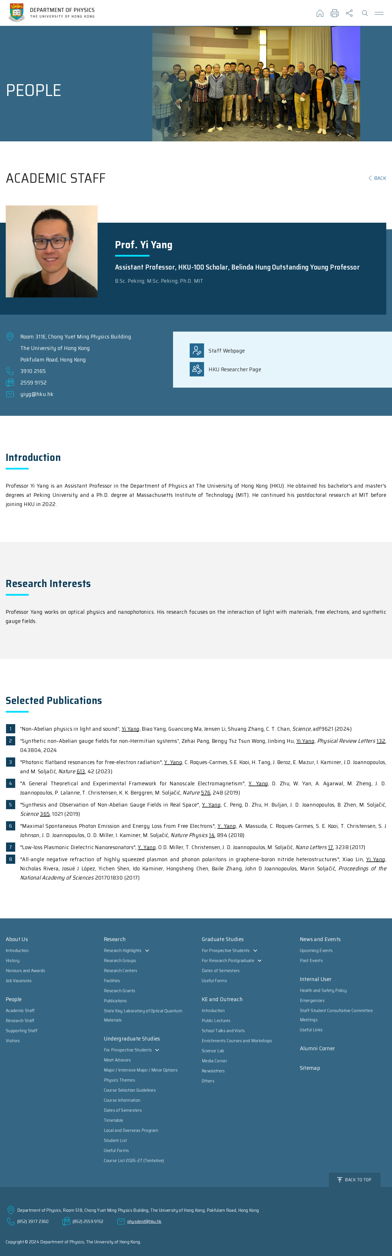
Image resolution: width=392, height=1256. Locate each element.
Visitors (13, 1040)
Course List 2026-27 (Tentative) (134, 1160)
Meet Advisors (117, 1059)
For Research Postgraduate (228, 960)
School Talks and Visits (223, 1030)
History (13, 960)
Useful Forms (116, 1150)
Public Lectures (216, 1020)
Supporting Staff (21, 1030)
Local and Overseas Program (131, 1130)
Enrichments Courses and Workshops (237, 1040)
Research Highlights (123, 950)
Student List (115, 1140)
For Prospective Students (128, 1049)
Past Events (311, 960)
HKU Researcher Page (235, 369)
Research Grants (119, 990)
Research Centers (120, 970)
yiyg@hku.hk (36, 394)
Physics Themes (119, 1080)
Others (208, 1080)
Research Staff (20, 1020)
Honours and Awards (25, 970)
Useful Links (311, 1029)
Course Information (122, 1100)
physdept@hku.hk (144, 1221)
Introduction (17, 950)
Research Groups (120, 960)
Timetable (113, 1120)
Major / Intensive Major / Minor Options (141, 1070)
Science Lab (213, 1050)
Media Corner (214, 1060)
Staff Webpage (227, 350)
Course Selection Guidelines (130, 1090)
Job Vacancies (19, 980)
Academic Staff (20, 1010)
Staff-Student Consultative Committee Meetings (336, 1015)
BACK (380, 178)
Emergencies (312, 1000)
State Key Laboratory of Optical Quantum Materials (143, 1015)
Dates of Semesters (123, 1110)
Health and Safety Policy (323, 990)
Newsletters (213, 1070)
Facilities (112, 980)
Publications (115, 1000)
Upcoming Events (316, 950)
